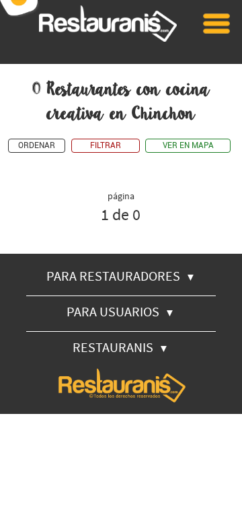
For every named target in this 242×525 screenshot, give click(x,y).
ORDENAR (36, 145)
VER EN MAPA (188, 145)
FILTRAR (105, 145)
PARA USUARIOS (121, 311)
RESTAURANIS (121, 347)
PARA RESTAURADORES (121, 275)
